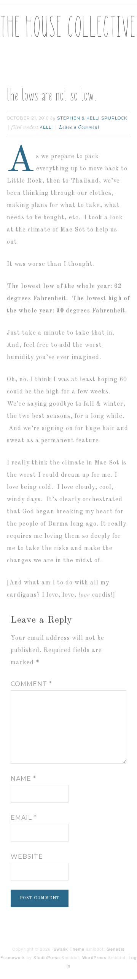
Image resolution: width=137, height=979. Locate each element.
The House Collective (68, 35)
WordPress (94, 957)
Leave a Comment (79, 127)
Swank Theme (69, 949)
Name (23, 778)
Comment (31, 684)
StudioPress (46, 957)
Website (27, 856)
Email (24, 817)
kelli (46, 127)
